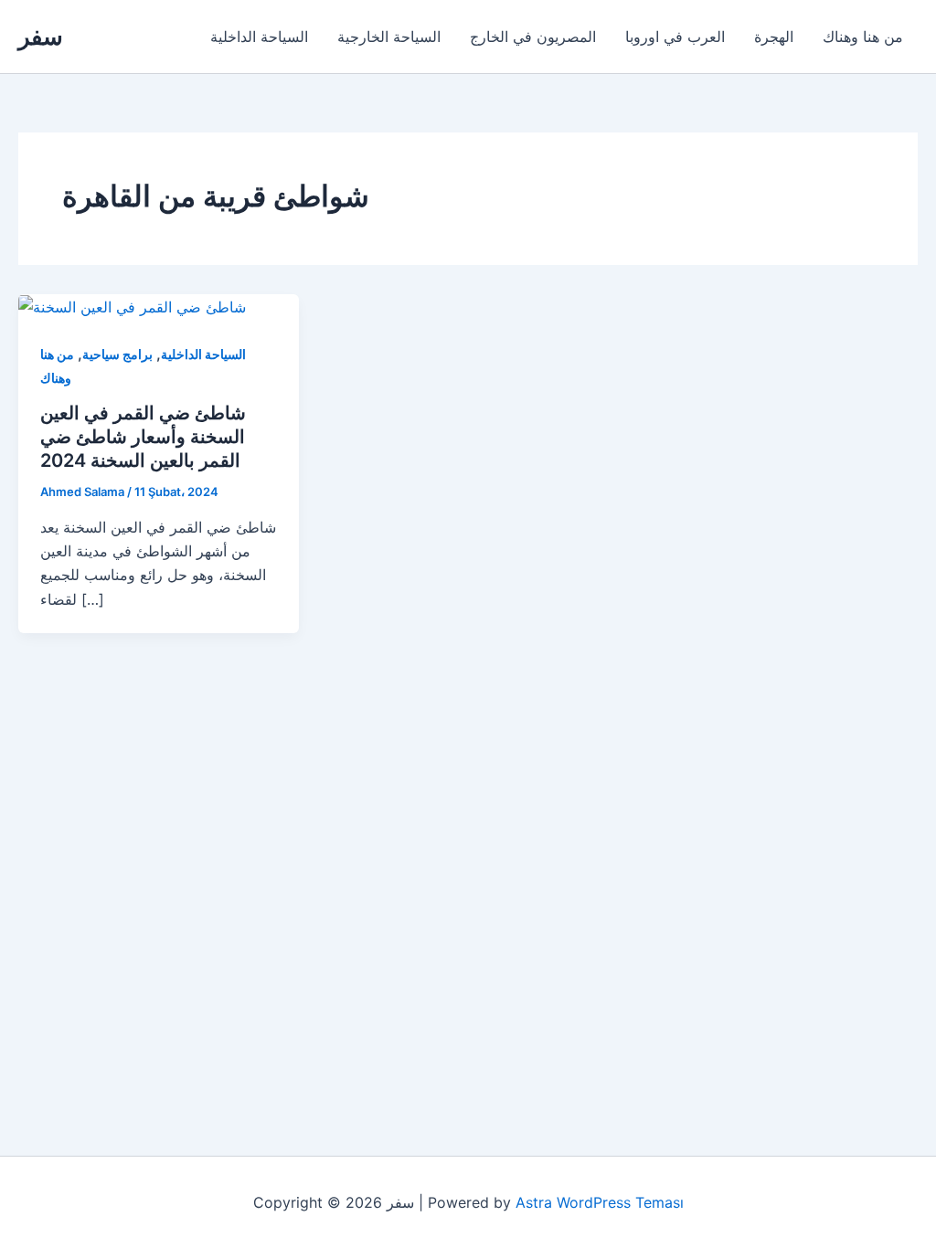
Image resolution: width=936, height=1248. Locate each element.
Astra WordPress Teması (600, 1202)
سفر (40, 36)
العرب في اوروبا (675, 36)
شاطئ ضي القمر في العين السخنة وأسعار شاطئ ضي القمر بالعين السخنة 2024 (143, 436)
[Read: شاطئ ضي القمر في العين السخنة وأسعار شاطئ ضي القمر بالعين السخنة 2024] (132, 306)
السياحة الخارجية (389, 36)
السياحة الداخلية (259, 36)
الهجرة (773, 36)
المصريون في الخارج (533, 36)
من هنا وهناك (863, 36)
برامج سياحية (117, 354)
